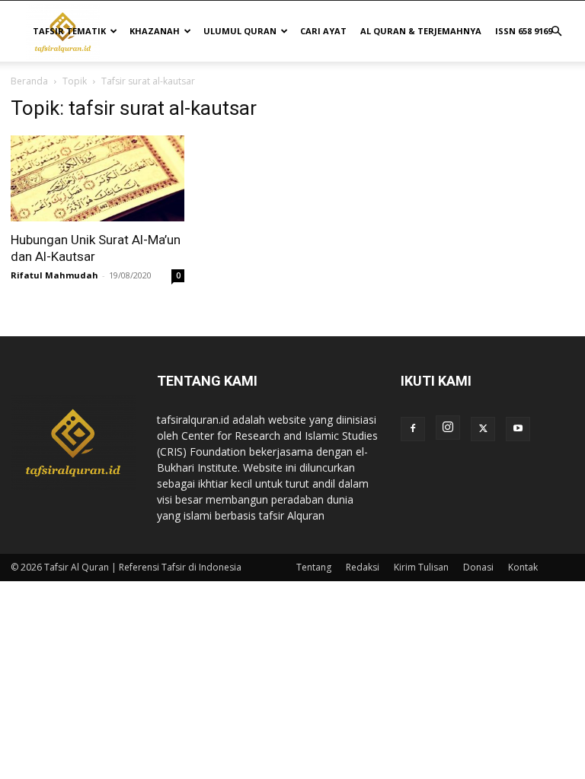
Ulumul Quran (240, 31)
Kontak (523, 567)
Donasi (478, 567)
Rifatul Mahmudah (54, 275)
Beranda (29, 81)
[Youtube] (518, 429)
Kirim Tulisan (421, 567)
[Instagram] (448, 427)
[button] (556, 31)
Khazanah (154, 31)
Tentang (313, 567)
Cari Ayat (323, 31)
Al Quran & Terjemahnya (420, 31)
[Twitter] (483, 429)
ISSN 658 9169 (523, 31)
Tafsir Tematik (69, 31)
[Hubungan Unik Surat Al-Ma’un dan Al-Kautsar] (97, 178)
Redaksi (362, 567)
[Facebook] (413, 429)
